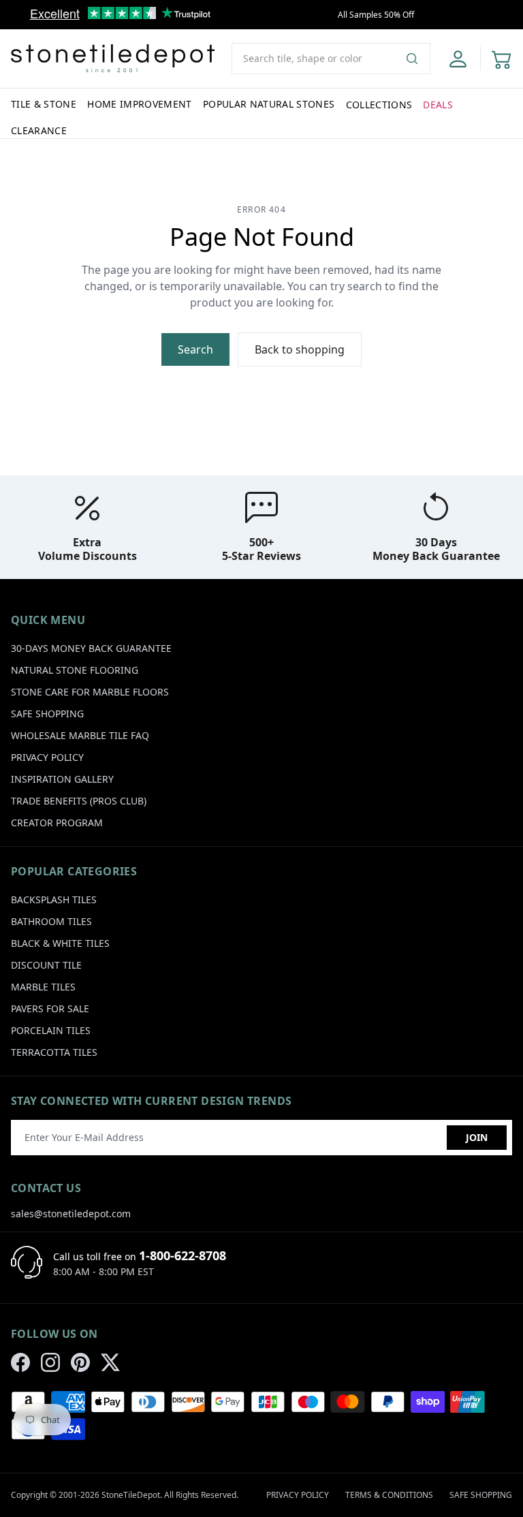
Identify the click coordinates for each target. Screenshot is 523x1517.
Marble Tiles (43, 986)
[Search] (417, 58)
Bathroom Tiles (51, 921)
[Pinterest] (80, 1362)
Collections (379, 104)
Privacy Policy (47, 757)
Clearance (39, 130)
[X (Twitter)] (110, 1362)
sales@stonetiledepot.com (71, 1213)
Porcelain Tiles (51, 1030)
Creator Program (57, 822)
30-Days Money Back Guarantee (91, 648)
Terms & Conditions (389, 1495)
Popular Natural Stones (269, 103)
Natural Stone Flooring (74, 669)
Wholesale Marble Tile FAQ (80, 735)
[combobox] (331, 58)
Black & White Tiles (60, 943)
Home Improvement (139, 103)
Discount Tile (46, 964)
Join (477, 1137)
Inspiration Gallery (62, 778)
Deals (438, 104)
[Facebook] (20, 1362)
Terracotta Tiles (54, 1052)
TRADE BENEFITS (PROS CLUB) (78, 800)
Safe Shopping (47, 713)
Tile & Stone (43, 103)
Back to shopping (300, 349)
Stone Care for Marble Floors (90, 691)
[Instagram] (50, 1362)
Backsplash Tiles (54, 899)
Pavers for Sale (50, 1008)
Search (195, 349)
